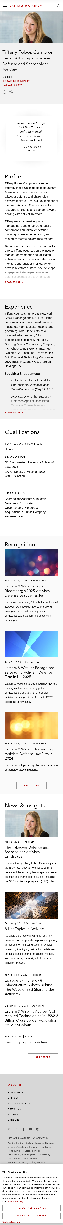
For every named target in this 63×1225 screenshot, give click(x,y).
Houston (26, 1150)
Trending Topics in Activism (28, 1042)
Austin (11, 1143)
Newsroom (16, 1092)
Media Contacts (20, 1103)
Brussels (39, 1143)
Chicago (49, 1143)
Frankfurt (33, 1146)
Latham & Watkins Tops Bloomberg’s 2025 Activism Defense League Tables (27, 591)
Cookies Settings (11, 1222)
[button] (31, 275)
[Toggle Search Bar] (58, 5)
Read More (31, 785)
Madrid (34, 1158)
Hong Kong (14, 1150)
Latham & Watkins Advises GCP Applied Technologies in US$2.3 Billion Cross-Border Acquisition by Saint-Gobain (31, 1018)
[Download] (4, 92)
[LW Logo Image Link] (26, 6)
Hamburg (45, 1146)
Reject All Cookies (31, 1208)
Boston (29, 1143)
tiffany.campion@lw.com (16, 80)
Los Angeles (14, 1154)
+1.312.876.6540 (12, 84)
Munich (41, 1162)
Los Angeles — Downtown (35, 1154)
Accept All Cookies (32, 1215)
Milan (32, 1162)
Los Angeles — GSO (18, 1158)
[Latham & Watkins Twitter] (16, 1129)
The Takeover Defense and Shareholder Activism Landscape (27, 852)
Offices (13, 1098)
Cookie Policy (15, 1201)
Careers (14, 1120)
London (36, 1150)
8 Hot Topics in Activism (24, 928)
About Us (14, 1109)
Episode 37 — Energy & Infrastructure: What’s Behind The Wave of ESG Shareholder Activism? (29, 987)
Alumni (13, 1114)
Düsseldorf (21, 1146)
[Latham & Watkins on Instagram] (37, 1129)
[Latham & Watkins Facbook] (23, 1129)
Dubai (11, 1146)
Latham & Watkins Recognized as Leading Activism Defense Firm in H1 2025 (29, 672)
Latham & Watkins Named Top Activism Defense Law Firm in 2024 (30, 754)
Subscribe (15, 1085)
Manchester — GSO (17, 1162)
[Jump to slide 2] (34, 150)
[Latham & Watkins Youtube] (30, 1129)
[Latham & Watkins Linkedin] (9, 1129)
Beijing (20, 1143)
